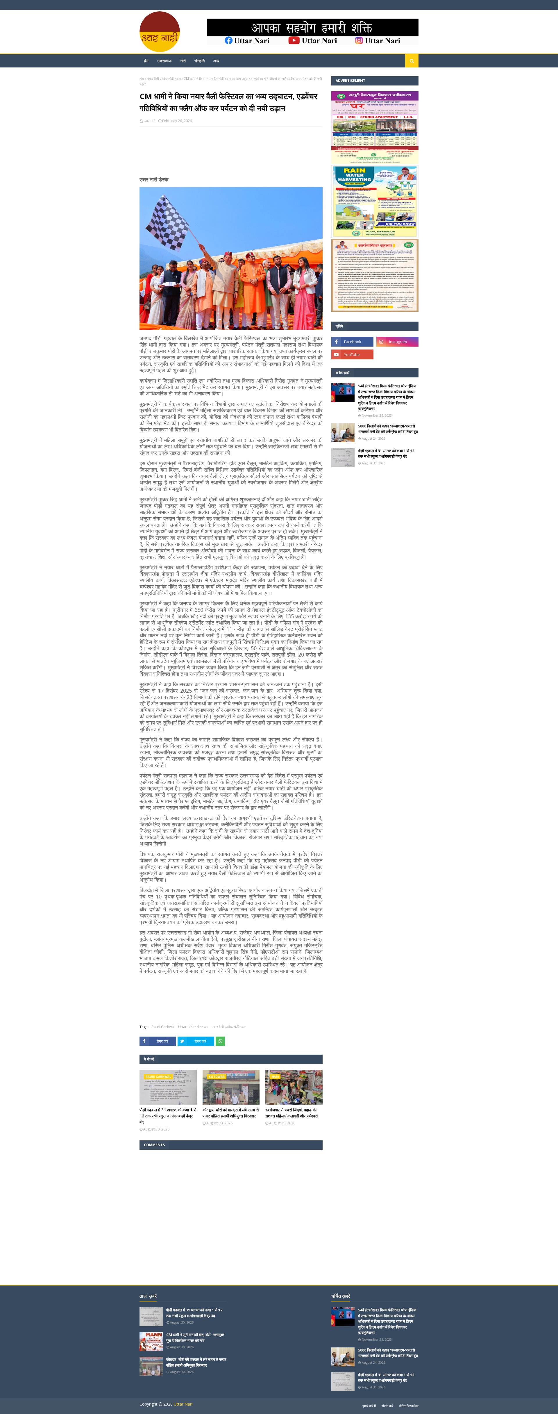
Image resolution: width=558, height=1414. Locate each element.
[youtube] (352, 354)
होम (142, 78)
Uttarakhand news (193, 1026)
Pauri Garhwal (163, 1026)
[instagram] (397, 342)
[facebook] (352, 342)
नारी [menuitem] (183, 60)
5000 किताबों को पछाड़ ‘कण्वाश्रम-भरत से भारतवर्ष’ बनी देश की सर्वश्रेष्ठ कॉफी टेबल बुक (388, 428)
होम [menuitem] (146, 60)
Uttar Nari (183, 1404)
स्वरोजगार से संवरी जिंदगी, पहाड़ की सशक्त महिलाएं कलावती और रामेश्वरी (291, 1113)
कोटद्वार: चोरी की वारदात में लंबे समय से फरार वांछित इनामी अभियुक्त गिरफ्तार (231, 1113)
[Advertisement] (231, 153)
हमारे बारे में (369, 1406)
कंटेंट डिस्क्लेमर (409, 1406)
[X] (397, 354)
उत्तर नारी (149, 120)
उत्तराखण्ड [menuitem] (164, 60)
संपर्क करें (387, 1406)
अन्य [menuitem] (216, 60)
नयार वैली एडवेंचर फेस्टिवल (164, 78)
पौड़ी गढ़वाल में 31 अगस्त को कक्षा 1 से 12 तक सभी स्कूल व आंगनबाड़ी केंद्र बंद (168, 1116)
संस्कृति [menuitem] (199, 60)
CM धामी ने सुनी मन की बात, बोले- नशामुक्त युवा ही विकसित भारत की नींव (195, 1337)
